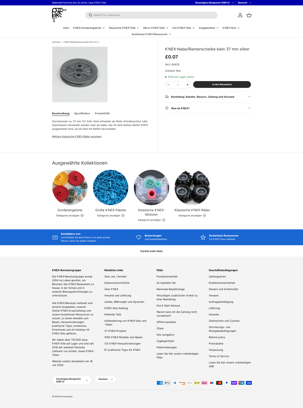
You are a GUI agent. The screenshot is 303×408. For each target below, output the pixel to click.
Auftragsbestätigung (221, 301)
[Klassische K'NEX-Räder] (192, 187)
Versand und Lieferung (117, 295)
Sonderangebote (69, 210)
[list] (79, 74)
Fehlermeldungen (167, 347)
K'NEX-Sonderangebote (87, 27)
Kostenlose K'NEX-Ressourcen (149, 34)
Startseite (56, 42)
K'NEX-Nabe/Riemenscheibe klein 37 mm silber (82, 42)
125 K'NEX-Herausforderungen (122, 343)
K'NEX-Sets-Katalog (116, 308)
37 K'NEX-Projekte (115, 330)
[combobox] (151, 15)
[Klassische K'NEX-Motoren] (151, 187)
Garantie (214, 314)
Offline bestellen (166, 322)
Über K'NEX (111, 289)
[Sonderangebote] (70, 187)
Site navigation (165, 334)
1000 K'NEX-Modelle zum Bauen (123, 337)
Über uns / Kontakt (115, 276)
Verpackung (216, 349)
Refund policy (217, 337)
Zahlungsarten (217, 276)
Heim (66, 27)
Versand (213, 295)
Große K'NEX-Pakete (110, 210)
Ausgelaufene (207, 27)
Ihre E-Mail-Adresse (168, 305)
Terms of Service (219, 356)
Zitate (160, 328)
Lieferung (214, 308)
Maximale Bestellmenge (171, 289)
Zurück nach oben (151, 251)
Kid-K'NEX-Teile (181, 27)
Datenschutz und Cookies (224, 320)
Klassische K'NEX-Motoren (151, 212)
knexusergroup (65, 396)
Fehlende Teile (112, 314)
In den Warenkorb (222, 84)
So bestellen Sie (166, 282)
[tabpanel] (101, 128)
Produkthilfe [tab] (102, 113)
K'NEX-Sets (229, 27)
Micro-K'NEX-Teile (154, 27)
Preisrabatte (216, 343)
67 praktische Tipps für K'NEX (122, 349)
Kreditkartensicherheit (222, 282)
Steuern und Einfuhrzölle (223, 289)
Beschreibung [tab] (60, 113)
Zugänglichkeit (165, 341)
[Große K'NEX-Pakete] (110, 187)
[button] (249, 15)
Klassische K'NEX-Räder (192, 210)
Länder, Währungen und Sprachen (124, 301)
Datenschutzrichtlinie (116, 282)
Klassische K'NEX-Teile (122, 27)
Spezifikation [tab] (82, 113)
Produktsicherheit (167, 276)
